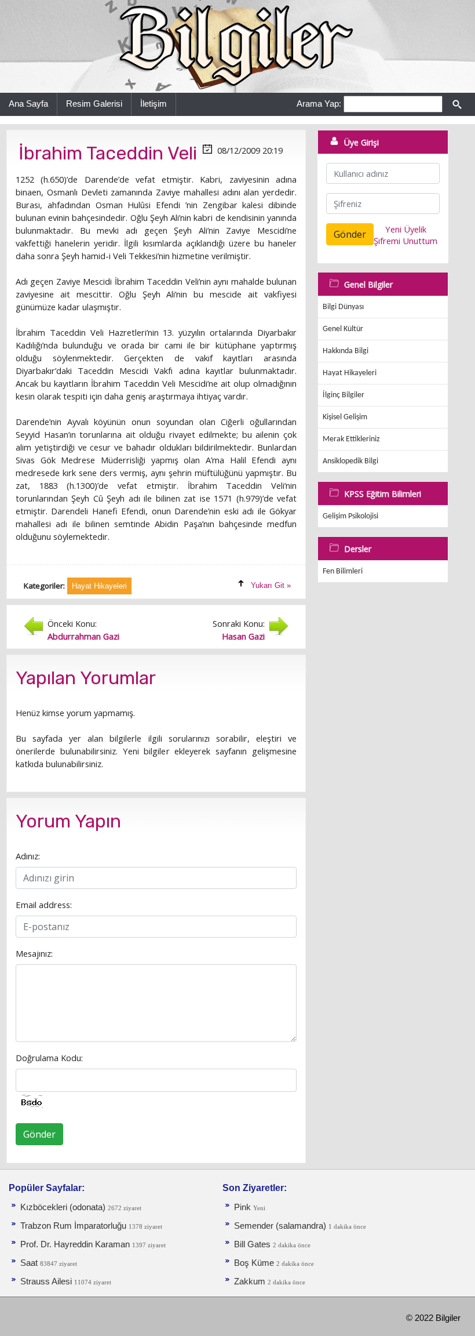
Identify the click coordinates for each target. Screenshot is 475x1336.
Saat (30, 1263)
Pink (242, 1207)
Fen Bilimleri (343, 571)
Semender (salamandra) (281, 1225)
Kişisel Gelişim (345, 417)
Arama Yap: (319, 103)
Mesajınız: (34, 953)
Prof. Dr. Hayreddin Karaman (75, 1244)
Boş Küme (254, 1263)
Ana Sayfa (28, 103)
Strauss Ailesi (46, 1281)
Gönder (39, 1134)
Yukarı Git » (271, 585)
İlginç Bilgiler (343, 395)
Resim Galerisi (94, 103)
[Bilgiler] (237, 45)
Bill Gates (252, 1244)
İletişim (153, 103)
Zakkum (249, 1281)
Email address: (44, 904)
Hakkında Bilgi (345, 351)
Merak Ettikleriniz (351, 439)
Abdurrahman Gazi (83, 636)
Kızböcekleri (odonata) (64, 1207)
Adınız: (28, 856)
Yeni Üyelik (405, 229)
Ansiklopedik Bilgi (350, 461)
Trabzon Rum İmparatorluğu (73, 1225)
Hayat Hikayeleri (350, 373)
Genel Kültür (343, 329)
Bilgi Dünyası (343, 307)
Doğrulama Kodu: (49, 1057)
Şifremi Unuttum (405, 240)
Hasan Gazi (243, 636)
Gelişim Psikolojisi (350, 516)
